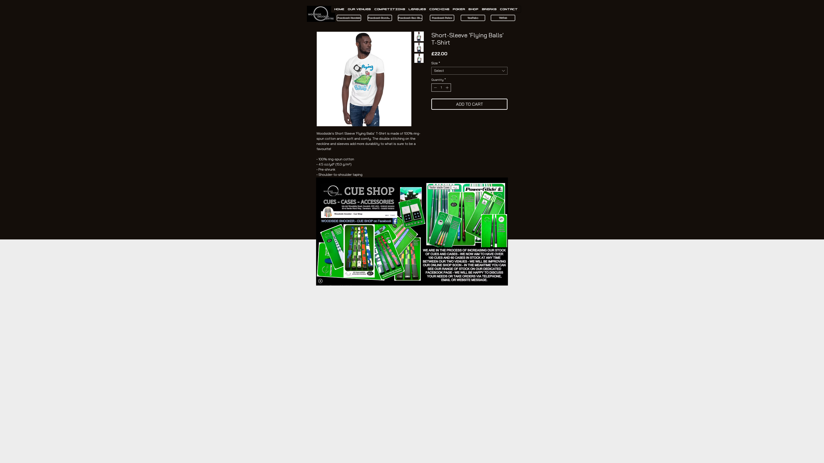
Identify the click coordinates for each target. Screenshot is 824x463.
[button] (320, 281)
